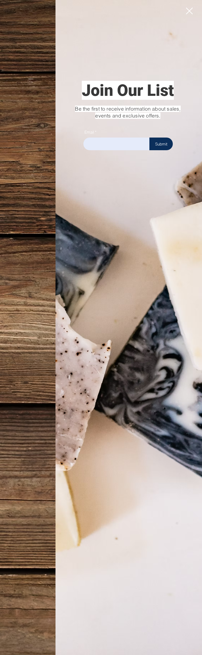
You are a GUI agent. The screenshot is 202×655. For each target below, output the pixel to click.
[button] (189, 11)
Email (89, 132)
